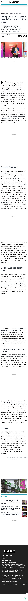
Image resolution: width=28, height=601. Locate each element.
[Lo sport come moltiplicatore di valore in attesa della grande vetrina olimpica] (24, 502)
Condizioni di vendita (8, 555)
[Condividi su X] (24, 36)
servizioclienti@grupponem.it (9, 581)
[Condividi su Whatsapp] (26, 36)
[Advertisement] (14, 8)
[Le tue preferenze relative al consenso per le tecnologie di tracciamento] (25, 598)
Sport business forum (15, 13)
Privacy (4, 558)
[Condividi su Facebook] (19, 36)
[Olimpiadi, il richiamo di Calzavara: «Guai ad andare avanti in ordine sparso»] (24, 514)
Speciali (7, 13)
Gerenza (4, 557)
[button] (14, 486)
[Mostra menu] (1, 2)
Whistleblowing (6, 560)
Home (2, 13)
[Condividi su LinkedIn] (21, 36)
